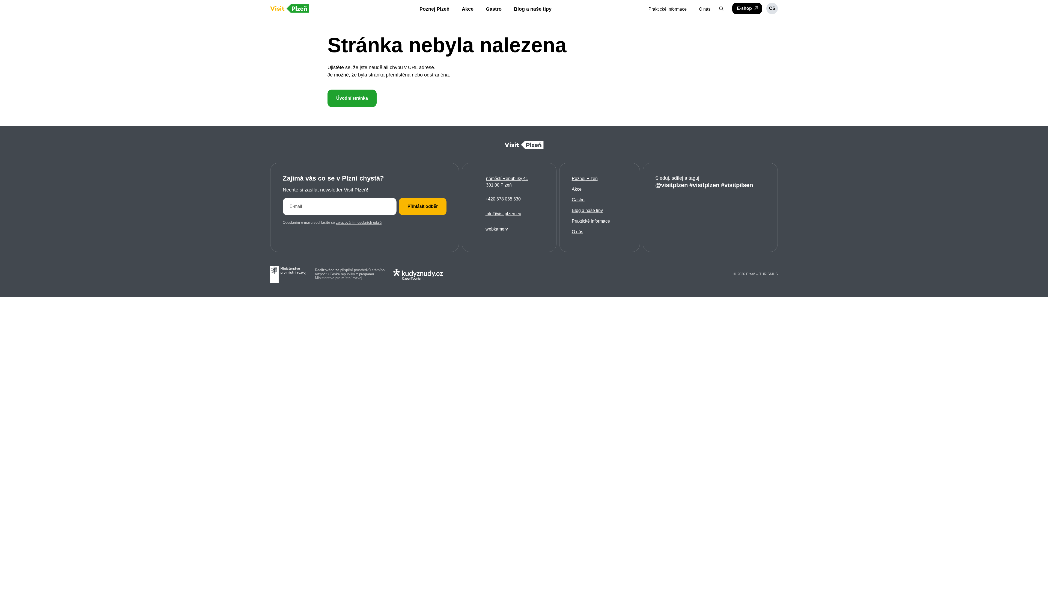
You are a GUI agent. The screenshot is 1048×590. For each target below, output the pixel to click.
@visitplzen (671, 185)
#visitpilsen (737, 185)
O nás (577, 231)
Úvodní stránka (352, 98)
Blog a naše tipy (587, 210)
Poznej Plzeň (585, 178)
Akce (577, 189)
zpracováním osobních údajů (359, 222)
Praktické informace (591, 221)
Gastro (578, 199)
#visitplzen (704, 185)
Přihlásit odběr (422, 206)
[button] (721, 8)
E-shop (745, 8)
